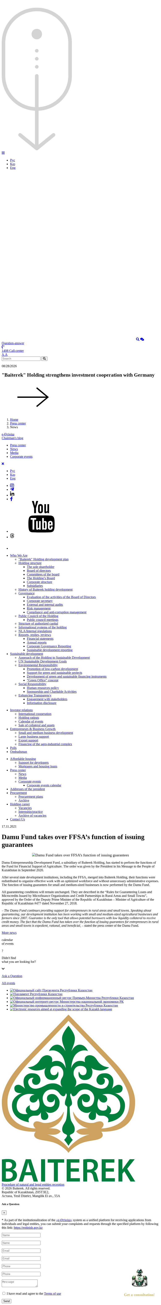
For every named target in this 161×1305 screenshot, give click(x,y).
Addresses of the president (27, 789)
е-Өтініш (8, 434)
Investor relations (21, 710)
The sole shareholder (40, 567)
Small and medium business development (45, 733)
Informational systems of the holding (42, 627)
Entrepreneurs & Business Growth (33, 729)
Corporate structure (39, 582)
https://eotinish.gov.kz (28, 1227)
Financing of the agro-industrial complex (45, 744)
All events (8, 983)
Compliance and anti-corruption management (56, 612)
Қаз (12, 164)
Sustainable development (26, 654)
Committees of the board (43, 574)
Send (6, 1301)
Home (14, 419)
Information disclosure (41, 703)
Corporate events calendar (44, 785)
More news (9, 932)
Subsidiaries (35, 585)
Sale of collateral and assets (36, 725)
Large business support (33, 736)
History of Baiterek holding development (45, 589)
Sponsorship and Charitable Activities (52, 691)
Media (14, 453)
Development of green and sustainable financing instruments (66, 676)
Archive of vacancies (32, 815)
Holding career (20, 804)
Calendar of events (30, 721)
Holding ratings (28, 717)
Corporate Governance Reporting (49, 646)
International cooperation (34, 714)
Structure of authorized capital (38, 623)
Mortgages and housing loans (37, 766)
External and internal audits (45, 604)
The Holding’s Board (41, 578)
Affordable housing (23, 759)
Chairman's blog (12, 438)
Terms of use (52, 1293)
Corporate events (21, 456)
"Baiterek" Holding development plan (43, 559)
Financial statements (40, 638)
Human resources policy (43, 688)
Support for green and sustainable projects (54, 672)
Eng (13, 168)
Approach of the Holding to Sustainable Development (54, 657)
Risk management (39, 608)
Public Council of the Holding (38, 616)
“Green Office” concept (42, 680)
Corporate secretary (40, 601)
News (14, 449)
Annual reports (37, 642)
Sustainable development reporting (50, 650)
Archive (23, 800)
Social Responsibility (32, 684)
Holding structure (30, 563)
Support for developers (33, 762)
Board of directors (39, 570)
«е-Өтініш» (64, 1220)
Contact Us (17, 819)
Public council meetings (42, 620)
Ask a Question (12, 976)
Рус (12, 160)
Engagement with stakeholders (47, 699)
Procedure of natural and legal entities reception (33, 1184)
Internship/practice (30, 811)
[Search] (137, 339)
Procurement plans (30, 796)
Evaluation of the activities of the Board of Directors (61, 597)
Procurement (18, 793)
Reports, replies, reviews (34, 635)
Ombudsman (18, 751)
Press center (18, 423)
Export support (28, 740)
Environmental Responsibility (38, 665)
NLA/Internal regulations (35, 631)
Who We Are (18, 555)
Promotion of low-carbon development (52, 669)
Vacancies (25, 808)
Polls (13, 748)
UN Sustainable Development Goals (42, 661)
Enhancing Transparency (34, 695)
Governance (26, 593)
